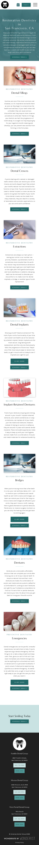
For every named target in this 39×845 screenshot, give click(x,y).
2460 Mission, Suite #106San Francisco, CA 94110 (19, 786)
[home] (5, 4)
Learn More (19, 361)
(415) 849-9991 (19, 792)
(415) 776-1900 (19, 765)
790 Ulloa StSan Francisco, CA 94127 (19, 813)
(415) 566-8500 (19, 819)
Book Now (19, 771)
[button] (26, 5)
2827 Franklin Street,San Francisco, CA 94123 (19, 759)
